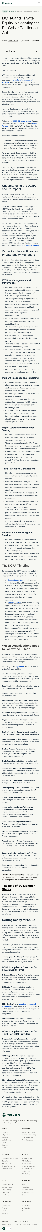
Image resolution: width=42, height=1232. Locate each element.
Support (34, 1224)
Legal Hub (18, 1224)
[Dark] (6, 1228)
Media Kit (10, 1224)
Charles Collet (13, 41)
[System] (9, 1228)
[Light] (3, 1228)
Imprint (4, 1224)
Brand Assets (26, 1224)
